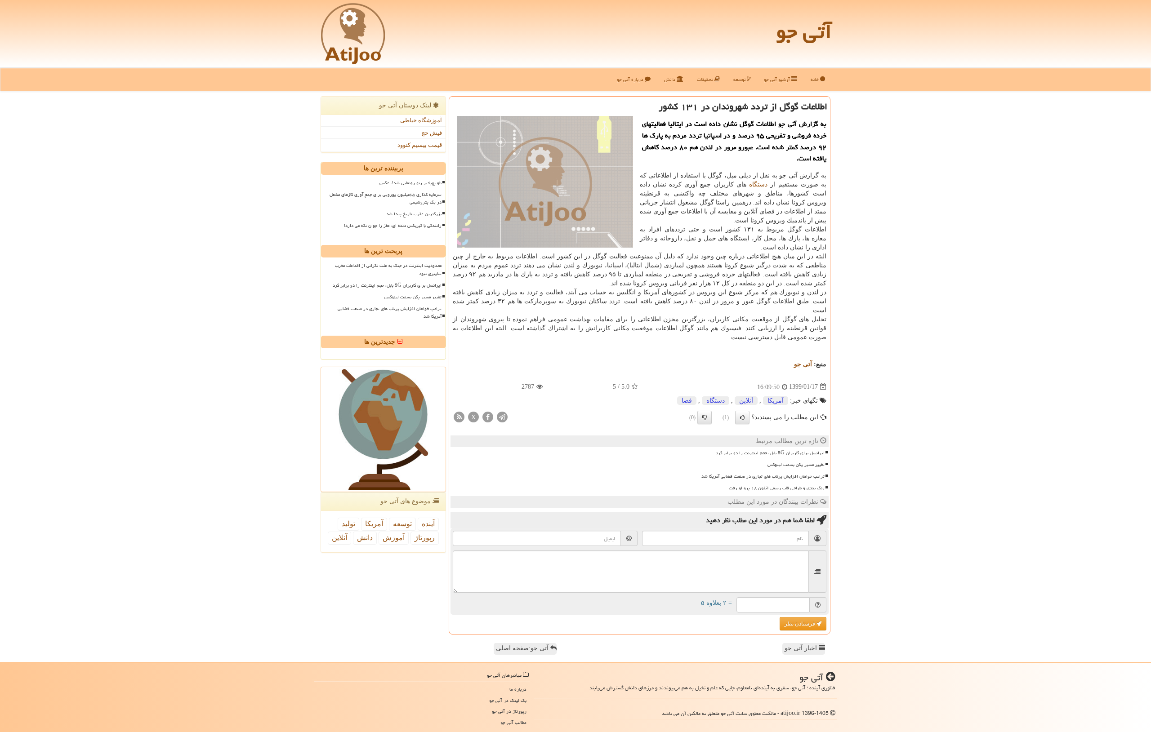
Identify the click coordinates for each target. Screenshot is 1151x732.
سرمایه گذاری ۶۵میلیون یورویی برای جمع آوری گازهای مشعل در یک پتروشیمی (386, 198)
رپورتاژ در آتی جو (509, 711)
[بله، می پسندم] (742, 417)
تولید (348, 524)
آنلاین (746, 400)
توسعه (740, 79)
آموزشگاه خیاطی (421, 120)
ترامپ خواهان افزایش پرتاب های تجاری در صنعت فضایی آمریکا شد (763, 476)
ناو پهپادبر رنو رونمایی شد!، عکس (410, 182)
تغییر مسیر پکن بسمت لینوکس (796, 464)
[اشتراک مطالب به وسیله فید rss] (459, 416)
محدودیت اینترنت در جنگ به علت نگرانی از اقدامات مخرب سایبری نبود (388, 269)
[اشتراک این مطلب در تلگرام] (502, 416)
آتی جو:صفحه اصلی (523, 648)
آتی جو (804, 31)
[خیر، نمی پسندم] (704, 417)
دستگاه (758, 184)
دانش (670, 79)
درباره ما (517, 689)
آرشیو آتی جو (777, 79)
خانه (815, 79)
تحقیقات (705, 79)
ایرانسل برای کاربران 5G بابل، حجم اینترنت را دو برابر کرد (770, 452)
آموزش (394, 537)
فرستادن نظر (800, 624)
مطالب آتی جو (513, 722)
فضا (687, 400)
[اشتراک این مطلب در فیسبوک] (488, 416)
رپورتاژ (425, 537)
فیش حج (431, 132)
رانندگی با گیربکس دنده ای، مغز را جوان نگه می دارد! (393, 225)
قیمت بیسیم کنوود (419, 145)
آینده (428, 524)
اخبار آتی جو (802, 648)
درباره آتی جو (631, 79)
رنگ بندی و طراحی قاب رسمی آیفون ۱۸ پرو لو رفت (777, 488)
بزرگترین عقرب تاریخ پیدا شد (414, 213)
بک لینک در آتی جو (507, 700)
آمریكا (775, 400)
